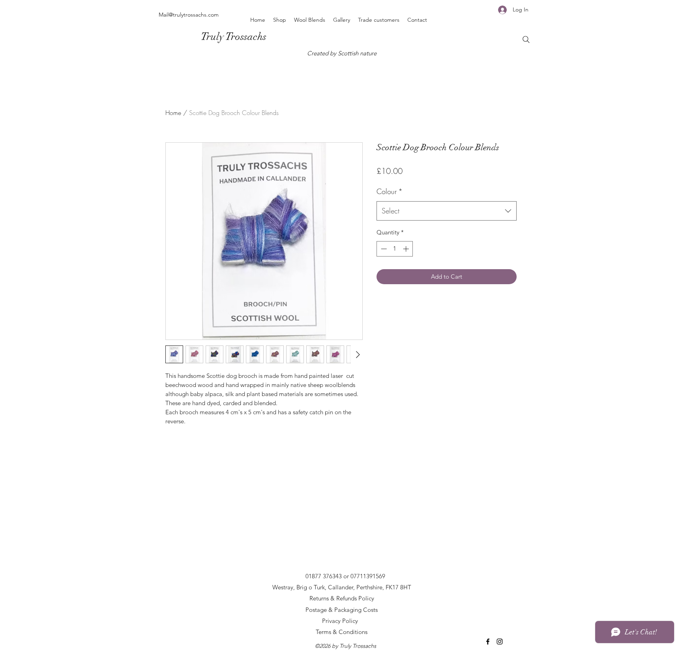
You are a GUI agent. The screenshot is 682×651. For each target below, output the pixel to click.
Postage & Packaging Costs (341, 609)
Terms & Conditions (341, 632)
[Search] (526, 39)
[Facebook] (488, 641)
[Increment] (406, 249)
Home (173, 112)
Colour (390, 191)
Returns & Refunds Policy (341, 598)
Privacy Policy (340, 621)
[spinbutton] (394, 249)
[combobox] (447, 211)
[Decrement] (383, 249)
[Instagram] (500, 641)
